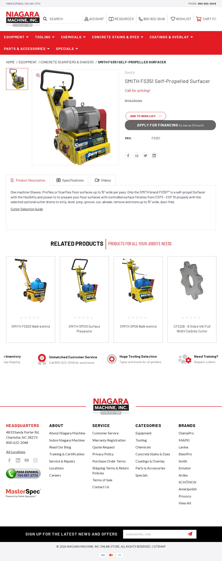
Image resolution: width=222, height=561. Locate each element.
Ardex (183, 475)
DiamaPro (186, 433)
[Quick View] (46, 265)
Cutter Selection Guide (27, 209)
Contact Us (100, 487)
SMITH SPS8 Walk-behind (138, 326)
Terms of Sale (102, 480)
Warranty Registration (109, 440)
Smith (183, 461)
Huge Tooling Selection (125, 356)
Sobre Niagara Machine (67, 440)
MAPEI (184, 440)
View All (185, 503)
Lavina (183, 447)
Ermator (185, 468)
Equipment (14, 37)
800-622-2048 (207, 3)
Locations (56, 468)
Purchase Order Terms (109, 461)
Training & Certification (66, 454)
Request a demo (192, 362)
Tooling (43, 37)
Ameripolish (188, 489)
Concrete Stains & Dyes (115, 37)
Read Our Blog (60, 447)
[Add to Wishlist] (46, 275)
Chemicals (71, 37)
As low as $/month (170, 125)
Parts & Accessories (25, 48)
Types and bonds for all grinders (128, 362)
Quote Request (103, 447)
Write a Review (133, 100)
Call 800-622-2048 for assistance (59, 362)
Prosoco (185, 496)
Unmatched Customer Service (60, 357)
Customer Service (105, 433)
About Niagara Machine (67, 433)
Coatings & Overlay (169, 37)
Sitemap (159, 546)
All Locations (15, 452)
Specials (65, 48)
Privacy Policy (103, 454)
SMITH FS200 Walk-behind (30, 326)
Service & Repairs (62, 461)
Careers (55, 475)
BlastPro (185, 454)
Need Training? (193, 356)
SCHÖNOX (187, 482)
